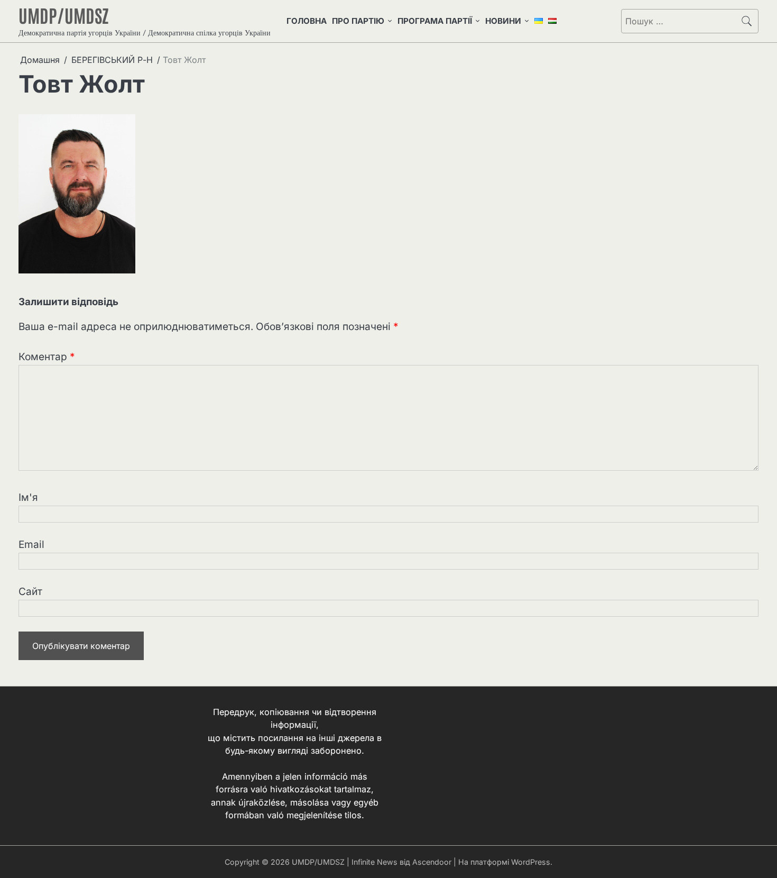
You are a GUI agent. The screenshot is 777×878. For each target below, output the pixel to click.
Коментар (46, 357)
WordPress (530, 861)
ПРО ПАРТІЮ (358, 21)
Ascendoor (431, 861)
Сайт (30, 592)
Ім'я (28, 497)
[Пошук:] (678, 21)
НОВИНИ (503, 21)
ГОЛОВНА (306, 21)
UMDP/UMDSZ (63, 14)
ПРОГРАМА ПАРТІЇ (434, 21)
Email (31, 544)
